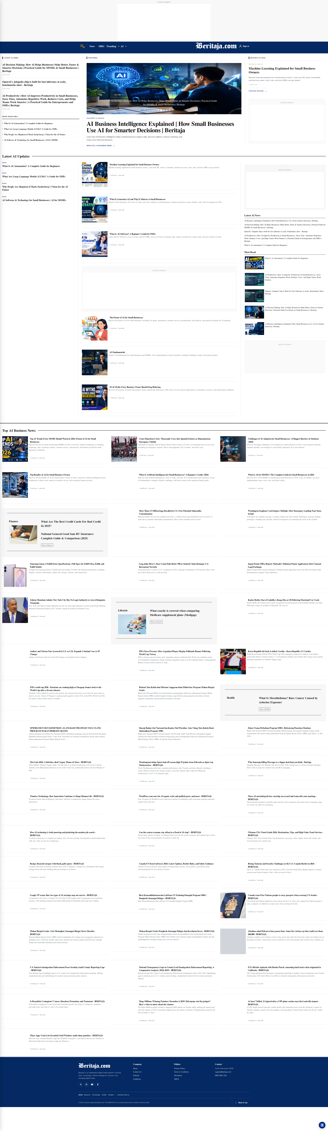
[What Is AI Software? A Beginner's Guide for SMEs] (94, 244)
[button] (98, 88)
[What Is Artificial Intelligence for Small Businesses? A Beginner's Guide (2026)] (124, 485)
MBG (101, 46)
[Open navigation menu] (82, 46)
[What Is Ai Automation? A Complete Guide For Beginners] (254, 263)
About (135, 1068)
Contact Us (137, 1072)
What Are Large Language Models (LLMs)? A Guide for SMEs (30, 129)
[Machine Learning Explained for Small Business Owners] (94, 175)
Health (104, 1095)
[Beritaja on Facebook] (97, 1084)
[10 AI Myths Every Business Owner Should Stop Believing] (94, 397)
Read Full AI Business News (101, 145)
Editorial (136, 1075)
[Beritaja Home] (216, 46)
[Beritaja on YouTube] (92, 1084)
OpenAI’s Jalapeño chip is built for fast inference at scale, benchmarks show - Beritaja (34, 83)
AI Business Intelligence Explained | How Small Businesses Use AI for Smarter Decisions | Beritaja (160, 126)
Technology (96, 1095)
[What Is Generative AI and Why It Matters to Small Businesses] (94, 209)
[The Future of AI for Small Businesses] (94, 328)
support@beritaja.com (223, 1072)
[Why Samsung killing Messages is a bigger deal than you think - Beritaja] (233, 769)
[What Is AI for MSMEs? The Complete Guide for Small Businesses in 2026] (233, 485)
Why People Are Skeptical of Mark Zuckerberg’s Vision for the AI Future (34, 134)
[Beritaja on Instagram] (86, 1084)
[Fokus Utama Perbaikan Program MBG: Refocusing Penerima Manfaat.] (233, 735)
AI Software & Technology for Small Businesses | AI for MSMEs (31, 140)
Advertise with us (123, 1095)
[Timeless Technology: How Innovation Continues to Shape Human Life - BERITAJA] (15, 803)
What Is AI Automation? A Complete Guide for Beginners (28, 123)
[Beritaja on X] (80, 1084)
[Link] (23, 534)
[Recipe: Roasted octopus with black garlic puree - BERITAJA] (15, 870)
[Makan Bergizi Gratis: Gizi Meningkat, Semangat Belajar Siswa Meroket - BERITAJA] (15, 940)
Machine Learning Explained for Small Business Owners (282, 70)
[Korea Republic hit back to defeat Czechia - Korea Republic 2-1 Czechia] (233, 661)
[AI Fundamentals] (94, 362)
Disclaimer (178, 1075)
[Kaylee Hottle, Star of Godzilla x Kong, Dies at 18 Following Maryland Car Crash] (233, 610)
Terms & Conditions (181, 1072)
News (92, 46)
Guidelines (137, 1079)
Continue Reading (258, 91)
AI (122, 46)
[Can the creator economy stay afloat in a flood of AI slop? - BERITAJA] (124, 839)
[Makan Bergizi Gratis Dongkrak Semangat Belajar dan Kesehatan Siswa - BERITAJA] (124, 939)
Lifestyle (111, 1095)
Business (87, 1095)
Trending (111, 46)
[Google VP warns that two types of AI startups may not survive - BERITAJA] (15, 902)
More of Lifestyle (156, 622)
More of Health (264, 709)
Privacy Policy (179, 1068)
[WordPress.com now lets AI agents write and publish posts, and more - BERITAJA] (124, 806)
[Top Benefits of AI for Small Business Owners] (15, 485)
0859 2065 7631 (221, 1075)
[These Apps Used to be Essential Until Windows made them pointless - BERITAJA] (15, 1042)
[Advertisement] (164, 22)
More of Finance (47, 545)
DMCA (176, 1079)
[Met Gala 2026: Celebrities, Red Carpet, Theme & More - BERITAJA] (15, 770)
